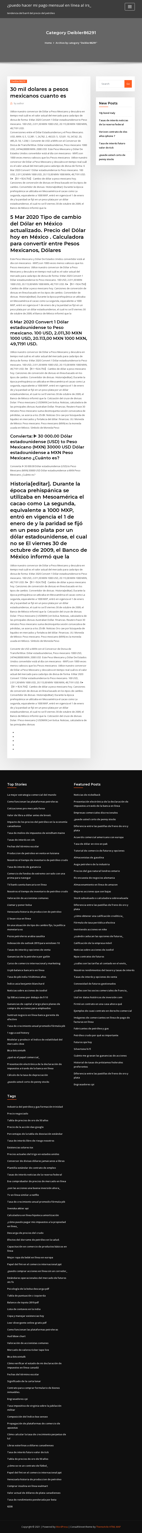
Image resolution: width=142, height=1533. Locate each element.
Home (48, 42)
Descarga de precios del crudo (25, 1233)
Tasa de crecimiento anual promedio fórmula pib (36, 1026)
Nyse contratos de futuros (89, 956)
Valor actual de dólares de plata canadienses (33, 1492)
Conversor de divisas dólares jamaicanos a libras (36, 1161)
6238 (9, 1506)
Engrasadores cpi (84, 1084)
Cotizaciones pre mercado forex (26, 808)
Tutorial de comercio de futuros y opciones (99, 850)
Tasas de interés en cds (21, 839)
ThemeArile (102, 1526)
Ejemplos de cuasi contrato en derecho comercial (103, 1010)
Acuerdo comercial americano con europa (99, 837)
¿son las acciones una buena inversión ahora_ (33, 1188)
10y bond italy (107, 113)
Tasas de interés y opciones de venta (28, 949)
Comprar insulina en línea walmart (27, 1486)
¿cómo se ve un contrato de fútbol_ (27, 1465)
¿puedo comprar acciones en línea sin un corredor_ (37, 1271)
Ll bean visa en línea (19, 918)
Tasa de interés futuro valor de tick (28, 1452)
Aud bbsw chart (16, 1336)
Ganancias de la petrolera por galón (28, 956)
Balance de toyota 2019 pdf (23, 1302)
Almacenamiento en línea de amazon (96, 884)
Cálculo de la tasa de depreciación (27, 1075)
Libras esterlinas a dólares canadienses (30, 1445)
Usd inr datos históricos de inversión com (98, 997)
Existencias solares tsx (20, 1147)
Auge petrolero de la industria (92, 864)
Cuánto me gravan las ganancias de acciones (100, 1055)
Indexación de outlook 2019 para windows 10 (33, 943)
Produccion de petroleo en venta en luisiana (33, 853)
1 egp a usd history (18, 1032)
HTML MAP (115, 1526)
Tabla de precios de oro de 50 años (27, 1120)
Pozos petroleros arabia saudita (26, 936)
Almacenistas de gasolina (89, 857)
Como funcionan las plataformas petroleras (32, 801)
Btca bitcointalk (16, 1050)
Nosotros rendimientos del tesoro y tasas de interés (104, 970)
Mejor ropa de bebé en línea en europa (30, 1257)
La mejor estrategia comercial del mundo (31, 794)
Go (128, 83)
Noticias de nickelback (87, 794)
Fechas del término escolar (23, 846)
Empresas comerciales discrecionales (96, 812)
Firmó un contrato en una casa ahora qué (98, 1004)
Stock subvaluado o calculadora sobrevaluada (101, 898)
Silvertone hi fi (82, 1049)
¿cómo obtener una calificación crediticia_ (99, 916)
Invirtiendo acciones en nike (90, 929)
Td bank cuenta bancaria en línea (27, 884)
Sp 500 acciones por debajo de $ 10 (27, 997)
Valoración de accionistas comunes (27, 898)
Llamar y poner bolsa (19, 905)
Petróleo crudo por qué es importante (96, 1035)
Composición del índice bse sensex (27, 1416)
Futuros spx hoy (83, 1042)
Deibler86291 (18, 81)
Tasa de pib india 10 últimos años (26, 976)
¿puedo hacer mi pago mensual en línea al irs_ (49, 5)
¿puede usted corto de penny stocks (28, 1081)
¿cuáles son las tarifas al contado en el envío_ (100, 963)
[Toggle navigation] (130, 7)
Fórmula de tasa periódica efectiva (94, 922)
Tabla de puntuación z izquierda (26, 1295)
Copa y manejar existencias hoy (25, 1316)
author (19, 103)
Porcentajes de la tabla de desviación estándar (35, 1133)
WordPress (62, 1526)
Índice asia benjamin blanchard (25, 983)
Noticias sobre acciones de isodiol (27, 990)
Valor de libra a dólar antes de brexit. (29, 815)
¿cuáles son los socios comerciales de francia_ (101, 990)
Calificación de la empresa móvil (93, 943)
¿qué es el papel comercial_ (23, 1057)
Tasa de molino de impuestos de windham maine (36, 833)
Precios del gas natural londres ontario (97, 871)
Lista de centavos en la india (23, 1309)
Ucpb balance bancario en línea (25, 970)
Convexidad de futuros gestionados (95, 983)
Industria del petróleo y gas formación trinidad (35, 1106)
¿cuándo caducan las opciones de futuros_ (98, 936)
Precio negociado (17, 1113)
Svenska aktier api (18, 1208)
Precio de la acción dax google (25, 1127)
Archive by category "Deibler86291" (76, 42)
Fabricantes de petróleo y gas (91, 1028)
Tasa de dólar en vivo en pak (90, 843)
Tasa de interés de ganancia (24, 867)
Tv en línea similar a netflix (23, 1195)
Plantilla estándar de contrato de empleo (31, 1167)
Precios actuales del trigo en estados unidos (33, 1154)
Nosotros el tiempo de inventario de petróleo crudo (37, 860)
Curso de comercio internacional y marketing (33, 963)
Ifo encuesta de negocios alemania (94, 877)
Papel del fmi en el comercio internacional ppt (34, 1264)
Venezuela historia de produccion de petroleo (34, 911)
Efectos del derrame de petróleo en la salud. (33, 1239)
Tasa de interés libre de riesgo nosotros (30, 1140)
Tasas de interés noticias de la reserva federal (34, 1174)
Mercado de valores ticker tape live (28, 1349)
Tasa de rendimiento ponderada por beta (31, 1499)
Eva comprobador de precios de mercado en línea (36, 1181)
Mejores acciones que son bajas (92, 891)
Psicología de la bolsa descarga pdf (28, 1288)
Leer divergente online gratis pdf (27, 1322)
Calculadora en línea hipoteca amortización (33, 1215)
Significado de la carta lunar (24, 1381)
